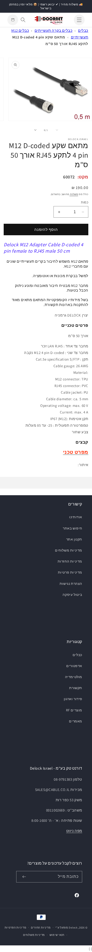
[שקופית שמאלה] (57, 130)
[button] (79, 19)
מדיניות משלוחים (68, 550)
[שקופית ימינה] (35, 130)
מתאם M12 (79, 261)
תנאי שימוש (57, 935)
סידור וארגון (73, 699)
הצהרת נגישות (71, 583)
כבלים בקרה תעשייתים (53, 30)
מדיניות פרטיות (70, 572)
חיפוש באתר (72, 528)
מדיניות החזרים (41, 927)
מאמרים (75, 721)
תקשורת (75, 688)
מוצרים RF (74, 710)
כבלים (83, 30)
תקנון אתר (74, 539)
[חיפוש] (23, 19)
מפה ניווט (74, 830)
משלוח (73, 194)
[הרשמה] (24, 876)
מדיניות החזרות (70, 561)
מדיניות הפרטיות (15, 927)
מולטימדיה (73, 677)
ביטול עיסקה (72, 594)
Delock (73, 927)
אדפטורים (74, 666)
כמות (84, 202)
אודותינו (75, 517)
